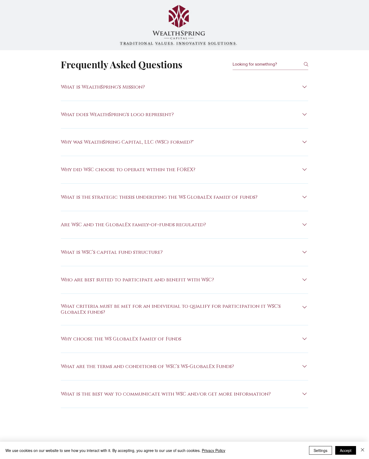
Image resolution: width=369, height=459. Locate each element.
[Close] (362, 450)
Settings (320, 450)
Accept (345, 450)
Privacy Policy (213, 450)
